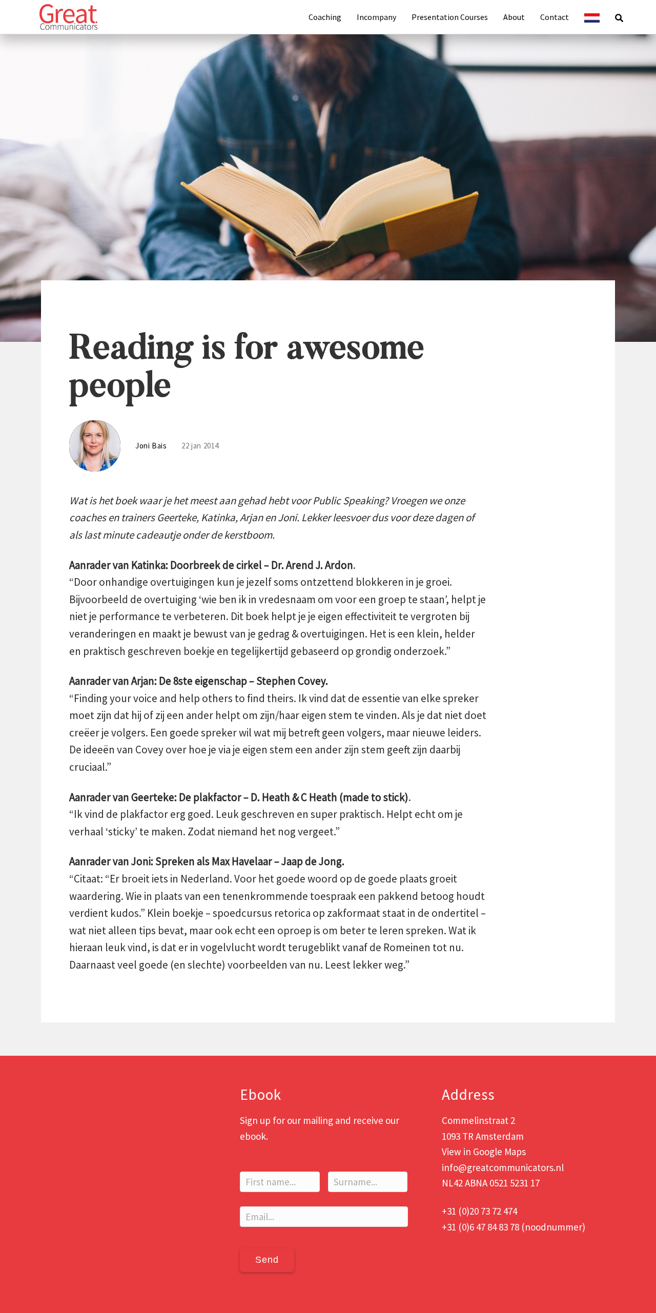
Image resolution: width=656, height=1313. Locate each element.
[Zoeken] (615, 17)
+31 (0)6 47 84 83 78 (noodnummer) (513, 1227)
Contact (554, 17)
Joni (287, 517)
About (514, 17)
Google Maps (499, 1151)
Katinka (218, 517)
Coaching (325, 17)
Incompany (376, 17)
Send (267, 1260)
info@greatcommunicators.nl (503, 1167)
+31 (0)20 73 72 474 (479, 1211)
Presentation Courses (450, 17)
